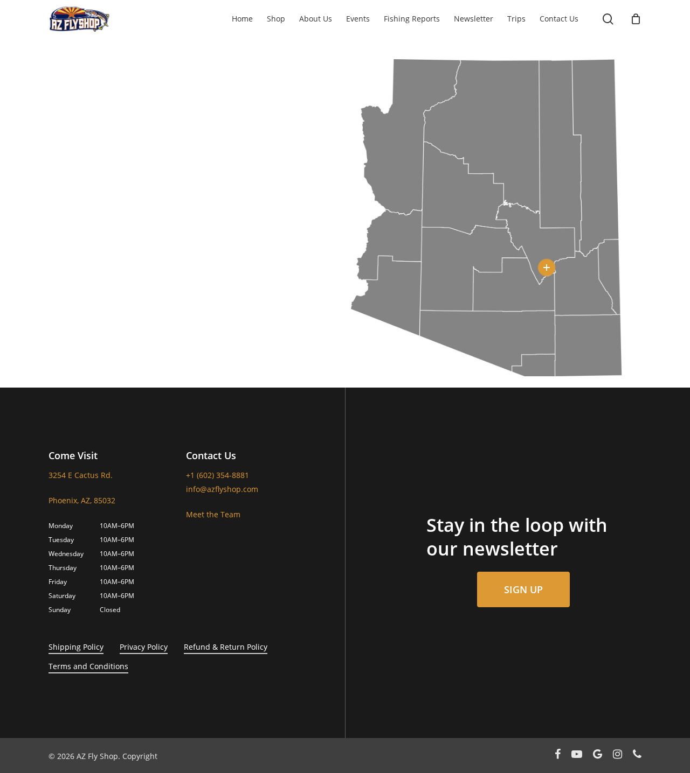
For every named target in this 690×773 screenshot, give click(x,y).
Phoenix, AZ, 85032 (82, 500)
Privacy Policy (144, 647)
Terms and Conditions (88, 666)
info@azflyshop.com (222, 489)
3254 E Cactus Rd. (81, 475)
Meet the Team (213, 514)
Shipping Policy (76, 647)
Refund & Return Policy (225, 647)
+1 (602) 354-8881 (217, 475)
